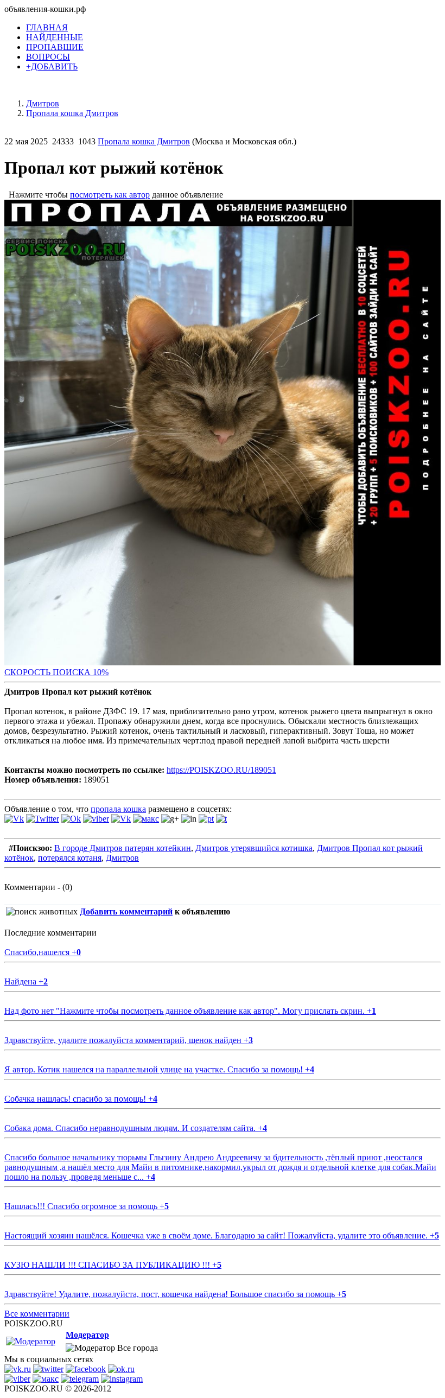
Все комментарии (36, 1313)
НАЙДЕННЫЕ (54, 37)
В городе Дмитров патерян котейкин (122, 848)
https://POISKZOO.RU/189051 (221, 769)
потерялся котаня (69, 857)
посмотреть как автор (110, 194)
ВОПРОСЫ (48, 56)
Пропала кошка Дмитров (144, 141)
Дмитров (122, 857)
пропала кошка (118, 809)
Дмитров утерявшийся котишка (254, 848)
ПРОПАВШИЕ (55, 47)
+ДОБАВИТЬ (52, 66)
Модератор (87, 1334)
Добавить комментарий (126, 911)
